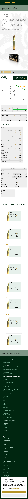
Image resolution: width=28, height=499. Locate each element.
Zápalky (5, 425)
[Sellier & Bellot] (9, 2)
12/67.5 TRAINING (7, 418)
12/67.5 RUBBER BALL (8, 416)
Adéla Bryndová (7, 468)
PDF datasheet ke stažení (19, 72)
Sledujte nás (6, 451)
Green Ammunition (8, 396)
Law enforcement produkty (9, 393)
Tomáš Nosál (6, 469)
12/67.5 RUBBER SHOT (8, 414)
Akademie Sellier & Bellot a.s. (9, 461)
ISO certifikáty (7, 449)
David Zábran (7, 472)
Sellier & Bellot (5, 7)
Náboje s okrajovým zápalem (9, 420)
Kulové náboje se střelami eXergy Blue (11, 368)
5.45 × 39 (6, 413)
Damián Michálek (7, 462)
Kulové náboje (19, 7)
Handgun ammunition (8, 401)
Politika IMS (6, 454)
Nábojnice (6, 427)
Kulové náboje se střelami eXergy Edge (11, 366)
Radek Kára (6, 473)
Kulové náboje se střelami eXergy (10, 369)
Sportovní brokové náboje (9, 392)
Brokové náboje (7, 383)
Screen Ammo (7, 379)
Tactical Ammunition (8, 411)
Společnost (5, 436)
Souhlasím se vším (14, 491)
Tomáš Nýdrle (6, 476)
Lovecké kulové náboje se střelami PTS (11, 375)
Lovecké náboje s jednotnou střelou (11, 389)
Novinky (5, 437)
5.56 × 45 (6, 404)
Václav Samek (7, 471)
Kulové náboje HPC (8, 373)
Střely (5, 424)
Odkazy (5, 441)
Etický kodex (6, 452)
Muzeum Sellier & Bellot (8, 438)
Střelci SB (5, 460)
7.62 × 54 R (6, 408)
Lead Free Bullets (7, 394)
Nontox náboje (7, 362)
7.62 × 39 (6, 406)
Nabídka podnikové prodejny (9, 440)
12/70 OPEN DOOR (8, 417)
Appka (4, 433)
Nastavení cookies (15, 488)
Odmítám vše (14, 495)
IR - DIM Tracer (7, 397)
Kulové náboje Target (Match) (10, 380)
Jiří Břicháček (7, 465)
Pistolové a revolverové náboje (10, 359)
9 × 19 (5, 400)
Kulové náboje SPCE (8, 372)
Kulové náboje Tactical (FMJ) (9, 382)
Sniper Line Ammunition (9, 410)
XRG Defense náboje (8, 361)
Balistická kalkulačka (20, 77)
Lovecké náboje (7, 386)
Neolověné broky (7, 387)
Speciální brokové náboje (9, 390)
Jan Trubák (6, 475)
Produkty (13, 7)
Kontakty (4, 457)
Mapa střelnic (6, 445)
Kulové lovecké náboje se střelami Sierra (11, 8)
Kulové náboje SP (7, 370)
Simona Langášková (8, 466)
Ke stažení (6, 448)
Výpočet (9, 140)
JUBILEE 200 (6, 385)
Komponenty (6, 423)
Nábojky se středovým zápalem (10, 421)
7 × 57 (3, 9)
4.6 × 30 (6, 403)
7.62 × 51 (6, 407)
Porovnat (7, 72)
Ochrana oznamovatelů (8, 447)
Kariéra (5, 444)
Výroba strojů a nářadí (8, 428)
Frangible (6, 399)
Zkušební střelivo (7, 430)
